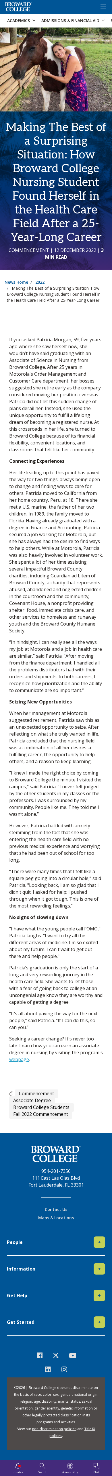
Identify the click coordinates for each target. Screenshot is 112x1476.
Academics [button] (18, 20)
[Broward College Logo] (18, 7)
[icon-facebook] (40, 1355)
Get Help (54, 1295)
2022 (40, 282)
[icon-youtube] (72, 1355)
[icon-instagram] (64, 1369)
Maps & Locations (56, 1217)
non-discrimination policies (54, 1428)
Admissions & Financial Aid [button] (70, 20)
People (54, 1242)
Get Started (54, 1322)
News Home (16, 282)
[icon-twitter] (56, 1355)
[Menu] (103, 7)
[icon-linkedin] (48, 1369)
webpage (19, 1059)
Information (54, 1269)
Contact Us (56, 1209)
